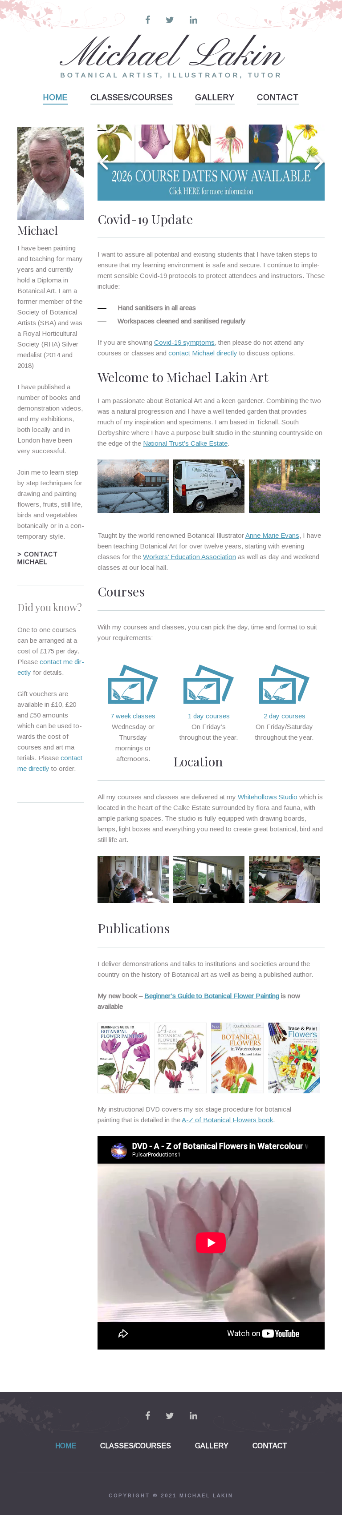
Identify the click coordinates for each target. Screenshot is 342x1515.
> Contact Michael (37, 558)
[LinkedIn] (193, 20)
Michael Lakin (171, 56)
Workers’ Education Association (189, 556)
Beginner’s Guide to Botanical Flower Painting (211, 995)
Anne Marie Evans (272, 535)
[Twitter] (170, 20)
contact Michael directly (202, 353)
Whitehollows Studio (268, 797)
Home (55, 97)
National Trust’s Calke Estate (185, 443)
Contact (278, 97)
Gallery (215, 97)
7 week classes (132, 716)
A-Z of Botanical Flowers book (227, 1120)
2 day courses (284, 716)
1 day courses (209, 716)
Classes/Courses (131, 97)
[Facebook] (147, 20)
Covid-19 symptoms (184, 342)
